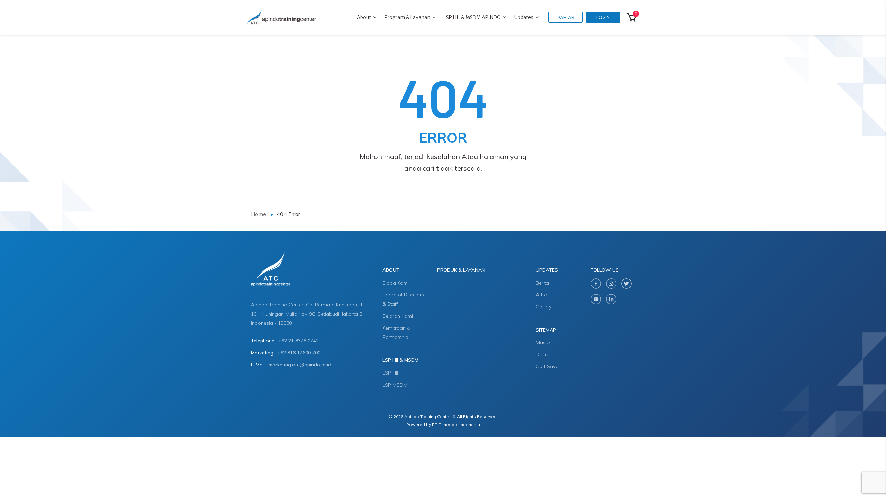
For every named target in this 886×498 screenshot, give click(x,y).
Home (258, 214)
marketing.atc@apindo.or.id (300, 364)
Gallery (543, 307)
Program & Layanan (407, 17)
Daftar (543, 354)
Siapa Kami (395, 283)
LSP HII (390, 373)
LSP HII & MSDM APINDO (472, 17)
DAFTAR (566, 17)
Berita (542, 283)
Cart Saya (547, 366)
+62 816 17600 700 (298, 353)
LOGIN (603, 17)
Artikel (543, 295)
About (364, 17)
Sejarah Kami (397, 316)
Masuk (543, 342)
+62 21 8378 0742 (298, 341)
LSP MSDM (394, 385)
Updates (523, 17)
